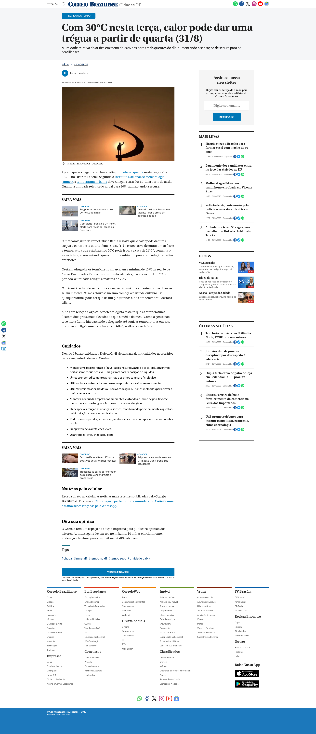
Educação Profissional (94, 637)
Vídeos (200, 619)
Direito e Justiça (54, 666)
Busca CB (51, 675)
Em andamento (91, 666)
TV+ (124, 644)
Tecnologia (52, 645)
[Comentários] (3, 350)
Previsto (88, 662)
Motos (200, 623)
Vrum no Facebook (206, 628)
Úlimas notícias (167, 615)
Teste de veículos (205, 610)
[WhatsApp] (235, 5)
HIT (124, 640)
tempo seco (118, 558)
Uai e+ (238, 656)
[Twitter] (247, 5)
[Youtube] (260, 5)
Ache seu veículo (205, 597)
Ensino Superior (91, 602)
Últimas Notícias (92, 619)
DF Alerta (239, 597)
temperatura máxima (92, 182)
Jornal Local (240, 602)
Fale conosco (90, 645)
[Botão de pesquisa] (63, 4)
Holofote (51, 641)
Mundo (50, 619)
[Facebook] (241, 5)
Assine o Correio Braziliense (60, 683)
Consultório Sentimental (133, 602)
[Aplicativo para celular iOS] (247, 673)
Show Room (165, 623)
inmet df (81, 558)
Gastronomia (128, 606)
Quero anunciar (167, 657)
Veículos (163, 666)
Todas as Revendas (206, 632)
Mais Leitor (127, 648)
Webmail (126, 615)
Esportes (51, 628)
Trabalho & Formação (94, 606)
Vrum (201, 591)
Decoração (165, 628)
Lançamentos (166, 610)
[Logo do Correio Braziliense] (93, 4)
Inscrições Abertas (93, 670)
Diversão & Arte (54, 623)
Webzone (126, 610)
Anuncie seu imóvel (169, 602)
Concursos (92, 652)
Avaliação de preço (206, 615)
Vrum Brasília (241, 610)
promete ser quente (129, 172)
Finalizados (89, 675)
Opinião (50, 637)
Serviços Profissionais (170, 679)
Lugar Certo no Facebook (171, 637)
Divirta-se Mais (133, 621)
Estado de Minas (242, 647)
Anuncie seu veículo (206, 602)
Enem (87, 615)
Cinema (125, 627)
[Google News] (266, 5)
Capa (49, 597)
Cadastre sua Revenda (207, 637)
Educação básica (92, 597)
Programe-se (128, 631)
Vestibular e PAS (92, 628)
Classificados (170, 652)
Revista (238, 627)
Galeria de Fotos (167, 632)
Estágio (88, 610)
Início (65, 64)
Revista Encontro (248, 616)
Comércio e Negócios (170, 683)
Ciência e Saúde (54, 632)
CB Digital (51, 670)
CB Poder (239, 606)
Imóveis (163, 662)
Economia (51, 615)
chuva (68, 558)
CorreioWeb (131, 591)
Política (50, 606)
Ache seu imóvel (167, 597)
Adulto (163, 675)
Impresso (54, 656)
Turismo (50, 650)
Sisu (86, 632)
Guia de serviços (167, 619)
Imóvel (165, 591)
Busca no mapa (167, 606)
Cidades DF (130, 4)
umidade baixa (140, 558)
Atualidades (240, 631)
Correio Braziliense (62, 591)
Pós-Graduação (91, 641)
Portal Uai (239, 652)
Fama (124, 597)
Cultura (88, 623)
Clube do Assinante (56, 679)
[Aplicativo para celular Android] (247, 684)
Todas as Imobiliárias (169, 641)
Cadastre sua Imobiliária (171, 645)
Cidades (50, 602)
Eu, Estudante (95, 591)
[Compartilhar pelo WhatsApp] (242, 158)
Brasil (49, 610)
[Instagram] (254, 5)
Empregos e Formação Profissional (176, 670)
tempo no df (98, 558)
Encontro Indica (242, 635)
